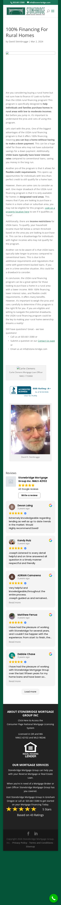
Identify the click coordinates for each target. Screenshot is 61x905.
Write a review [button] (29, 495)
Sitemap (30, 846)
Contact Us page (46, 340)
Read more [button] (15, 602)
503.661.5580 (19, 2)
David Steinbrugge (18, 41)
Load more (30, 691)
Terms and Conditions (41, 842)
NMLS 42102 (21, 737)
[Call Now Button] (53, 898)
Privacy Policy (19, 842)
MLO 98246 (40, 737)
